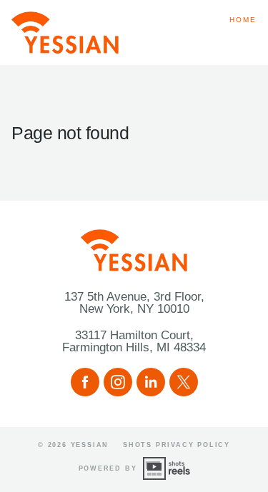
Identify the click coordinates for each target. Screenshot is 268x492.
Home (243, 20)
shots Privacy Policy (176, 444)
